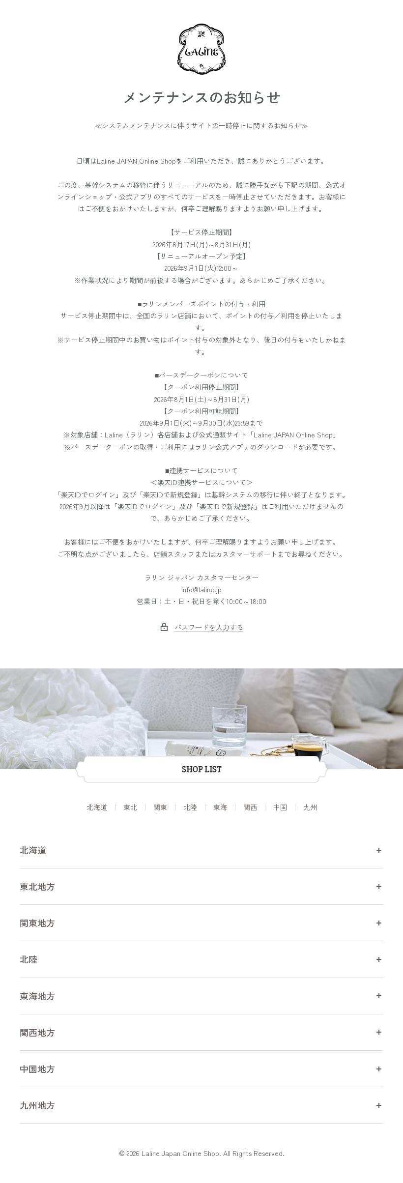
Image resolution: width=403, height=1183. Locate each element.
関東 (160, 807)
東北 (130, 807)
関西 (250, 807)
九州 (310, 807)
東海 (220, 807)
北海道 (96, 807)
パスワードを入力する (208, 627)
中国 (280, 807)
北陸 (190, 807)
